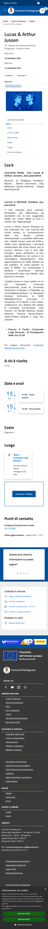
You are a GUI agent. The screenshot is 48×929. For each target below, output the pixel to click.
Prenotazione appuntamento (18, 861)
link (10, 908)
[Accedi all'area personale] (38, 3)
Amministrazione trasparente (18, 884)
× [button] (45, 889)
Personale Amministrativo (16, 718)
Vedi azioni (21, 75)
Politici (8, 714)
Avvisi (8, 801)
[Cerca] (42, 10)
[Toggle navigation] (4, 10)
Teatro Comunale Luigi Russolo (20, 457)
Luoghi (8, 812)
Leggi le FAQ (11, 869)
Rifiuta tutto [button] (24, 919)
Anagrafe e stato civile (15, 734)
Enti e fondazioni (13, 710)
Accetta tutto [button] (24, 914)
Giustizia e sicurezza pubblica (18, 765)
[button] (24, 924)
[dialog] (24, 908)
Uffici (8, 706)
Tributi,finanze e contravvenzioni (19, 769)
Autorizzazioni (12, 781)
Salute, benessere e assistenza (18, 777)
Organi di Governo (13, 698)
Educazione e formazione (16, 761)
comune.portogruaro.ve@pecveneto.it (22, 847)
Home (5, 21)
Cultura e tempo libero (15, 738)
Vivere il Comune (18, 21)
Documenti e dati (13, 722)
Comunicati (10, 797)
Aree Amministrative (14, 702)
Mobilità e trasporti (14, 749)
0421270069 (10, 528)
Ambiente (10, 773)
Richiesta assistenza (14, 873)
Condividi (8, 75)
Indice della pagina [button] (15, 120)
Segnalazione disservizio (16, 865)
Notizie (9, 793)
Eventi (32, 21)
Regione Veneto (10, 2)
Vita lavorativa (12, 741)
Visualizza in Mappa (24, 494)
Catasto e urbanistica (14, 745)
